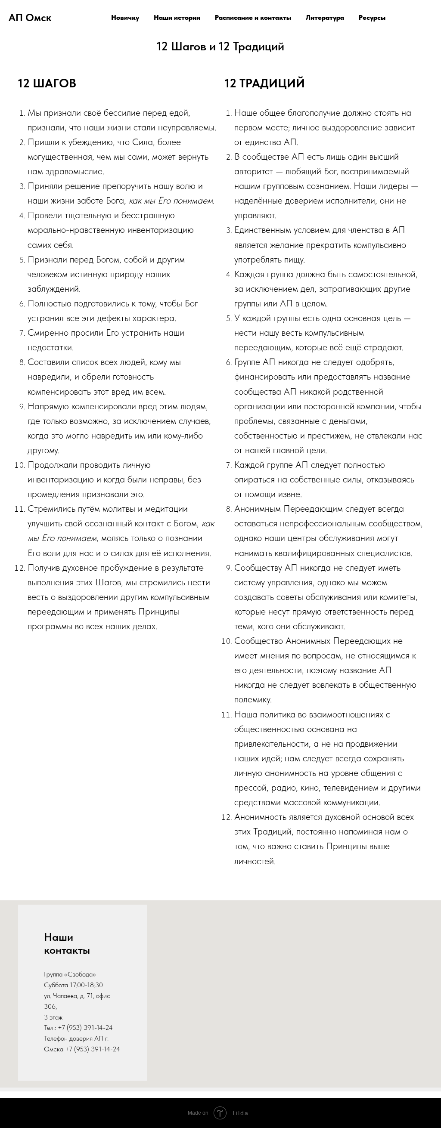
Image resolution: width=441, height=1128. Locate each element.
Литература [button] (325, 17)
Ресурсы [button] (372, 17)
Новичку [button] (125, 17)
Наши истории (177, 17)
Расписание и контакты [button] (253, 17)
